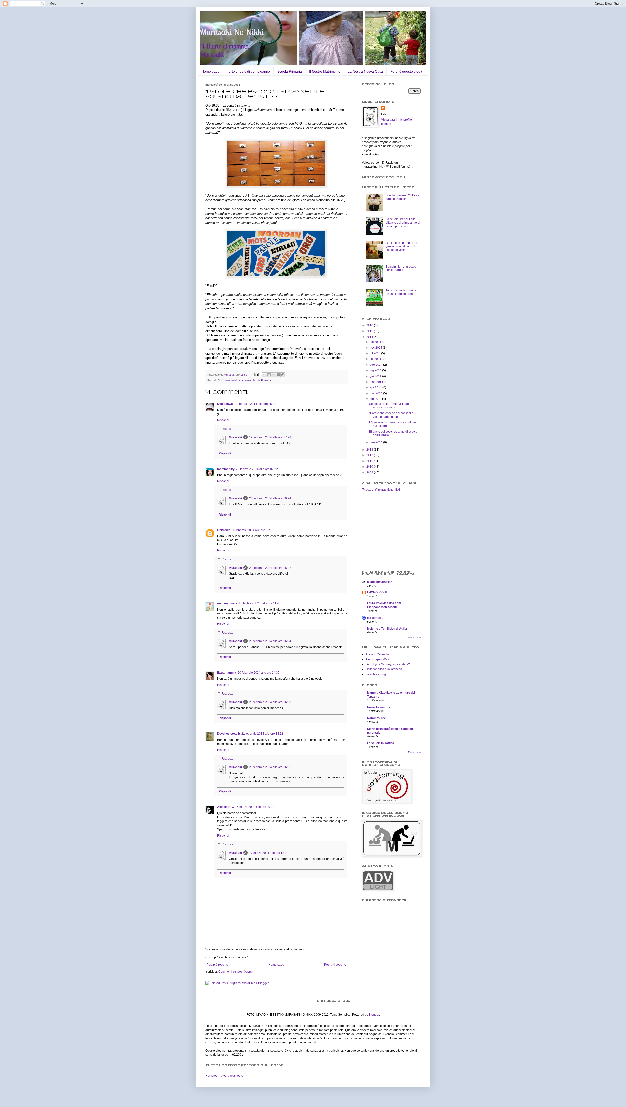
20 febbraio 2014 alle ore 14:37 (258, 672)
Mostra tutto (414, 637)
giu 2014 (376, 376)
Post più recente (217, 964)
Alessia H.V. (225, 807)
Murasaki (235, 437)
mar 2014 (376, 393)
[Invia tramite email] (264, 374)
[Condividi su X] (273, 374)
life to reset (375, 618)
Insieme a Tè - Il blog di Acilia (387, 628)
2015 (370, 331)
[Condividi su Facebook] (278, 374)
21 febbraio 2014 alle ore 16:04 (270, 641)
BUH (220, 380)
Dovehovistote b (228, 733)
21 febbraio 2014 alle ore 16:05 (270, 767)
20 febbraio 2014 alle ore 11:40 (259, 603)
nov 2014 (376, 347)
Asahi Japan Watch (378, 659)
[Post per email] (256, 374)
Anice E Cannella (377, 654)
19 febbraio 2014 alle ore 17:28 (270, 437)
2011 (370, 461)
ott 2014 (375, 353)
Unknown (223, 530)
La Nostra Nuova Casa (365, 71)
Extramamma (226, 672)
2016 (370, 325)
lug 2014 (376, 370)
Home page (210, 71)
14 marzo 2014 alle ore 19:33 (254, 807)
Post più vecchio (335, 964)
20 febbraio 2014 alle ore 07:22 (257, 469)
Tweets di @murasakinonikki (381, 489)
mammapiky (226, 469)
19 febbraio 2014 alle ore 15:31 (255, 404)
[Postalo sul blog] (269, 374)
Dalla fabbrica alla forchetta (384, 669)
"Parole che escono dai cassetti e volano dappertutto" (391, 414)
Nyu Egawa (225, 404)
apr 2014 (376, 387)
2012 (370, 455)
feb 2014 (376, 399)
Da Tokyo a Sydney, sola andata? (388, 664)
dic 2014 (376, 342)
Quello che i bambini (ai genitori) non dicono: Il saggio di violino (401, 246)
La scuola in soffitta (380, 743)
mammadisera (227, 603)
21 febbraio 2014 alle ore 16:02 (270, 568)
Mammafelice (376, 718)
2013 (370, 449)
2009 (370, 472)
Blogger (374, 1014)
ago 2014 (376, 364)
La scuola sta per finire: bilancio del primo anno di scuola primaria (403, 222)
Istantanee (244, 380)
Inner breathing (376, 674)
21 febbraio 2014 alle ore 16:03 (270, 702)
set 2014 (376, 359)
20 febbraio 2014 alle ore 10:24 (270, 498)
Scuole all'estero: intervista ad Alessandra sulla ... (389, 405)
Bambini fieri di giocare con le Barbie (401, 268)
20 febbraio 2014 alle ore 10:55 (252, 530)
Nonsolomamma (378, 707)
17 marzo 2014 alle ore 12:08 (268, 853)
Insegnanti (231, 380)
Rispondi (223, 420)
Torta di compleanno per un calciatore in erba (402, 292)
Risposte (227, 429)
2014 (370, 337)
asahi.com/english (379, 582)
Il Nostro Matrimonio (324, 71)
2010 (370, 466)
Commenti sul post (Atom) (235, 971)
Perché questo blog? (406, 71)
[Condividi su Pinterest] (282, 374)
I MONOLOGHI (377, 592)
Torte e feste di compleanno (248, 71)
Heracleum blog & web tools (224, 1075)
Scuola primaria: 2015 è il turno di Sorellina (403, 197)
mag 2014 (377, 382)
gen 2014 (376, 442)
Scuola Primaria (289, 71)
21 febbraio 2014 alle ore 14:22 (262, 733)
